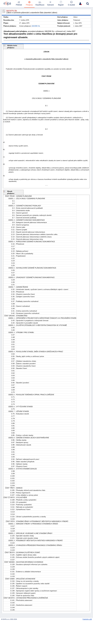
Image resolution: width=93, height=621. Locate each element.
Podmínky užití (87, 619)
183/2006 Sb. (36, 26)
